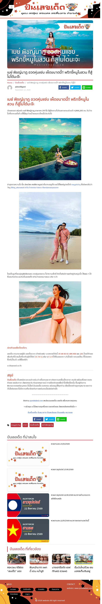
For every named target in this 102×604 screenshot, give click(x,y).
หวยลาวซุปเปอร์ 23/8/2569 (62, 469)
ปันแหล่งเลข (52, 412)
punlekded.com (36, 400)
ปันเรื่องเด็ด (19, 82)
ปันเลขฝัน (61, 412)
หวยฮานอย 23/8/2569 (60, 444)
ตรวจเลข (69, 412)
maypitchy (76, 184)
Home (9, 82)
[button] (63, 87)
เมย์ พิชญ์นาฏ (47, 425)
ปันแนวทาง (42, 412)
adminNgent (20, 86)
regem (27, 594)
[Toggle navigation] (90, 7)
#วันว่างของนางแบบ (33, 187)
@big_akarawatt (18, 187)
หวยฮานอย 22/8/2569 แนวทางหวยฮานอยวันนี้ (70, 520)
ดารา (25, 425)
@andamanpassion (50, 187)
